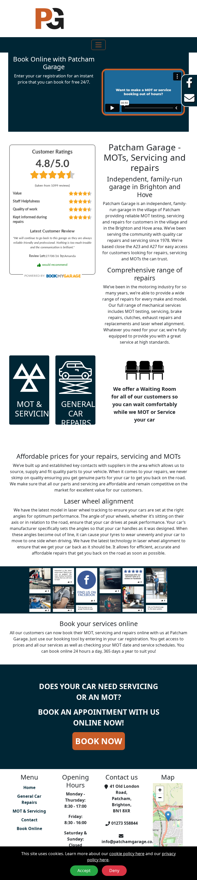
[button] (168, 816)
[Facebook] (189, 82)
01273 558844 (124, 823)
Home (29, 787)
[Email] (189, 98)
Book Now (98, 740)
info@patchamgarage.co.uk (130, 841)
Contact (29, 820)
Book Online (29, 828)
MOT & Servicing (29, 811)
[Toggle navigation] (98, 45)
